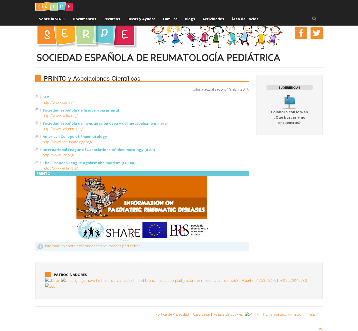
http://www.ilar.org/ (58, 154)
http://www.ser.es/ (58, 102)
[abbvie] (52, 279)
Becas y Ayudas (141, 18)
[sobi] (50, 285)
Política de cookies (228, 314)
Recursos (112, 18)
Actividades (213, 18)
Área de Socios (244, 18)
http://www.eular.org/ (60, 168)
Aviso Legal (201, 314)
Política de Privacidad (172, 314)
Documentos (84, 18)
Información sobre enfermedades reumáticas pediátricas (93, 245)
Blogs (190, 18)
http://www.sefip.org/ (60, 115)
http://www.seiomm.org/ (63, 128)
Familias (170, 18)
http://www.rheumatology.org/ (67, 141)
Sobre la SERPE (52, 18)
